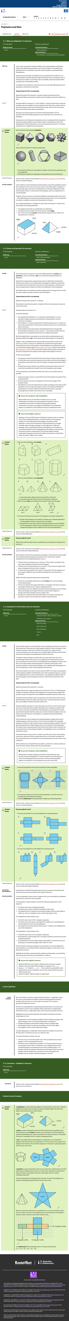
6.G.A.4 (6, 50)
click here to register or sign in (51, 179)
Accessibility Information (38, 1280)
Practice (25, 34)
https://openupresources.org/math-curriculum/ (49, 1286)
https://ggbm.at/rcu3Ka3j (43, 347)
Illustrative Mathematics (44, 1290)
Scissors (39, 632)
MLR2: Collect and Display (43, 257)
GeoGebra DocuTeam (24, 349)
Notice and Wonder (42, 50)
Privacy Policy (27, 1280)
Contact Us (64, 3)
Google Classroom (62, 5)
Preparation (7, 34)
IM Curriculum (63, 1)
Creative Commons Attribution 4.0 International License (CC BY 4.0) (21, 1291)
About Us (64, 2)
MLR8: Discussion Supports (44, 618)
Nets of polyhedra (41, 262)
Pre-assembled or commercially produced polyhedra (51, 55)
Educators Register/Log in (60, 6)
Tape (38, 635)
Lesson (16, 34)
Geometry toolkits (41, 623)
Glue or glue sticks (41, 626)
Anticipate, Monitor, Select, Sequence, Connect (49, 615)
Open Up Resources (55, 1295)
